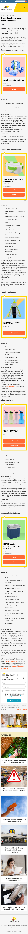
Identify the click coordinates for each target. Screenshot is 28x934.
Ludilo (14, 194)
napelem (7, 707)
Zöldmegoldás (14, 333)
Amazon (14, 89)
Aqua (14, 557)
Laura (2, 24)
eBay (14, 562)
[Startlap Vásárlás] (7, 7)
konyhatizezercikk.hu (14, 441)
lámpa (3, 707)
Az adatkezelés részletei (13, 696)
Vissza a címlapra (22, 709)
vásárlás (3, 709)
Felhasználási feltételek (21, 925)
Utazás (3, 15)
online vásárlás (14, 707)
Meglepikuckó (14, 190)
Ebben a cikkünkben (11, 661)
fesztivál (18, 706)
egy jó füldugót (10, 386)
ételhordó (4, 706)
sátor (21, 707)
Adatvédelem (11, 925)
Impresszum (4, 925)
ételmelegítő (11, 706)
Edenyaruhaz (14, 445)
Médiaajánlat (14, 928)
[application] (14, 721)
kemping (23, 706)
